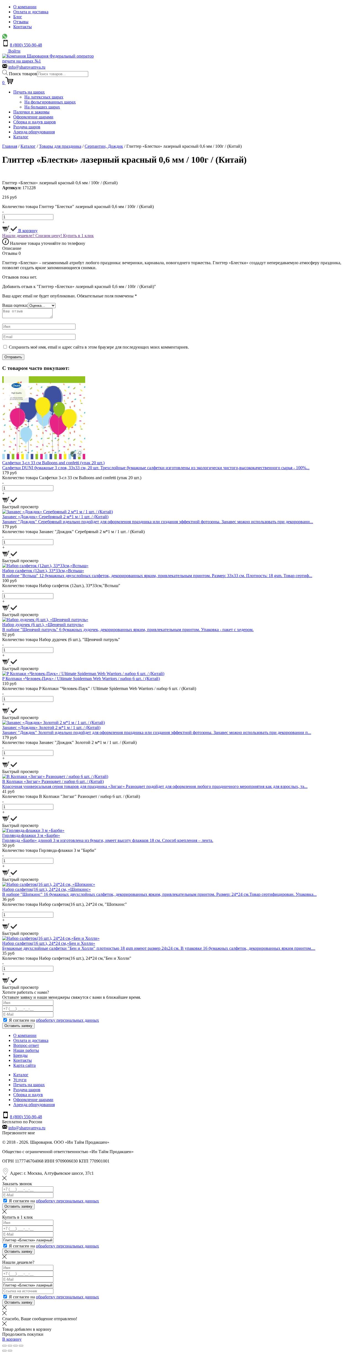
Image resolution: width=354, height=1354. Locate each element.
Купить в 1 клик (78, 235)
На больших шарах (42, 107)
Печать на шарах (29, 92)
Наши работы (26, 1050)
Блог (17, 16)
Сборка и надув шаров (34, 122)
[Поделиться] (10, 1346)
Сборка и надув (28, 1094)
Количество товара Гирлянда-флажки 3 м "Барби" (49, 850)
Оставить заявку (18, 1026)
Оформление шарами (33, 117)
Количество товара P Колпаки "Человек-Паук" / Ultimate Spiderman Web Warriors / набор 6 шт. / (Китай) (99, 688)
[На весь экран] (15, 1346)
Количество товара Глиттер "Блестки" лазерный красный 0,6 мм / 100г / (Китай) (78, 206)
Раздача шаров (26, 126)
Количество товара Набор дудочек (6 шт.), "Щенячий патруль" (61, 639)
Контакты (22, 26)
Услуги (20, 1079)
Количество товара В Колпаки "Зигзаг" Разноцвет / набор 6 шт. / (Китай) (71, 796)
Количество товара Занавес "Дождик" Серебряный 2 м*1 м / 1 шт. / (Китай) (73, 531)
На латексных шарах (43, 97)
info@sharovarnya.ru (26, 67)
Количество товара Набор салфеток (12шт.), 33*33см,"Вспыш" (61, 585)
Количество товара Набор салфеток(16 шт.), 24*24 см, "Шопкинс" (64, 904)
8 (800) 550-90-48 (26, 45)
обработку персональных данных (67, 1020)
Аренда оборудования (34, 131)
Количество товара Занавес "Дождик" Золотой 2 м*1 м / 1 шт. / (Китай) (69, 742)
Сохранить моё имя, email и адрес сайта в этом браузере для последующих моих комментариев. (99, 347)
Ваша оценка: (15, 305)
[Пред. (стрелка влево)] (4, 1351)
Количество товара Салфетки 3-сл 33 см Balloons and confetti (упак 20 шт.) (71, 477)
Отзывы (20, 21)
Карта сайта (24, 1065)
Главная (9, 146)
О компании (25, 6)
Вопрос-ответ (26, 1045)
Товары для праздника (60, 146)
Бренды (20, 1055)
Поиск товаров (23, 73)
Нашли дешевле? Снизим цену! (32, 235)
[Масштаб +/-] (21, 1346)
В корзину (27, 230)
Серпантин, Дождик (104, 146)
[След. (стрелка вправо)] (10, 1351)
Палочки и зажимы (31, 112)
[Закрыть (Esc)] (4, 1346)
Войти (13, 51)
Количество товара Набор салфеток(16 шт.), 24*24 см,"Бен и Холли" (66, 958)
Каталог (20, 136)
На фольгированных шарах (50, 102)
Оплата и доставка (30, 11)
